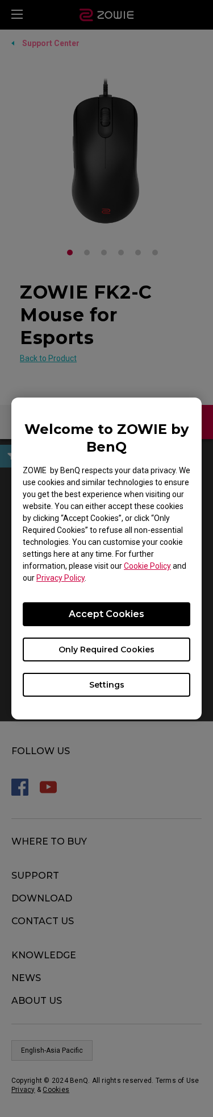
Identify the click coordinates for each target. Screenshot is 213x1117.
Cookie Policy (147, 565)
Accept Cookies (106, 614)
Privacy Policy (60, 577)
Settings (106, 685)
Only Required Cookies (106, 649)
